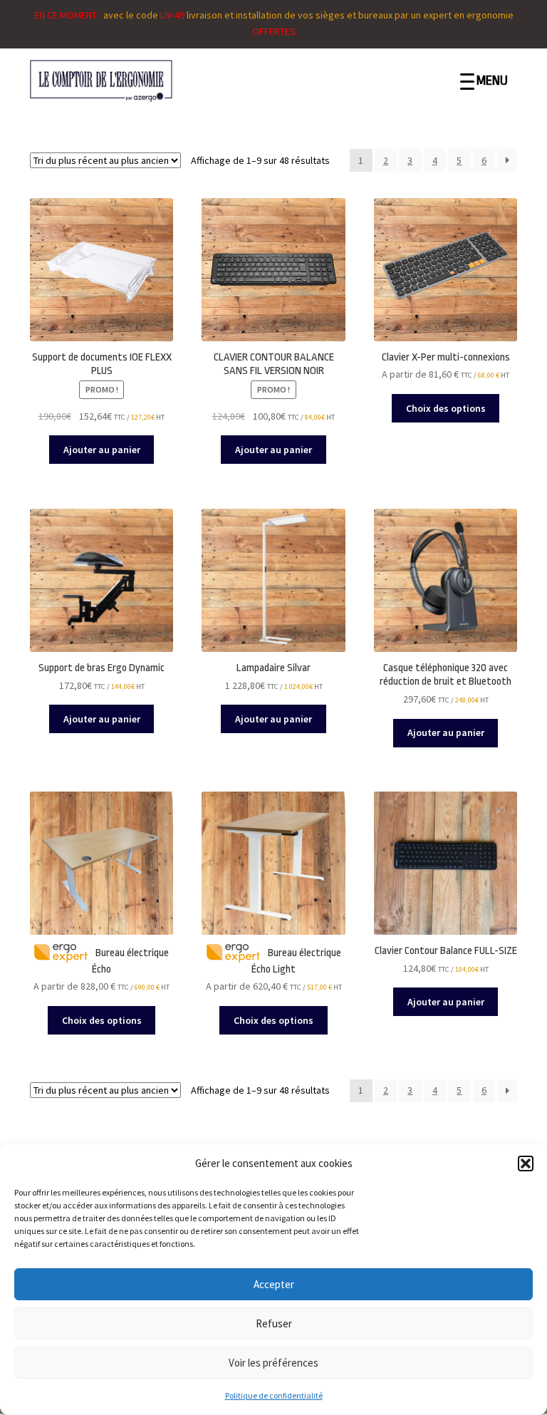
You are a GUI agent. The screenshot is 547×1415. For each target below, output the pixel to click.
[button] (526, 1163)
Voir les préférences (273, 1362)
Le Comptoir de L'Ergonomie (138, 81)
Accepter (274, 1284)
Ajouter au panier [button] (101, 449)
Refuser (274, 1323)
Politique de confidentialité (274, 1395)
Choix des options (446, 408)
